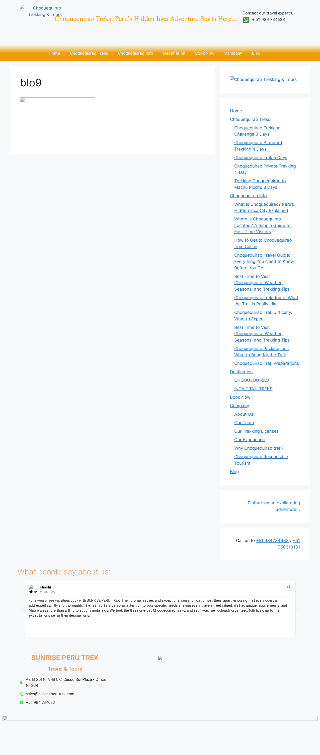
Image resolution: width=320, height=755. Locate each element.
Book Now (204, 53)
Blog (256, 53)
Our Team (244, 422)
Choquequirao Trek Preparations (266, 363)
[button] (22, 608)
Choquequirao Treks (89, 53)
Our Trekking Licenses (256, 431)
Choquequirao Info (135, 53)
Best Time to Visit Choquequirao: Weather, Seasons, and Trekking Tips (262, 283)
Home (54, 53)
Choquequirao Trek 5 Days (260, 157)
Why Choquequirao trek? (259, 448)
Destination (174, 53)
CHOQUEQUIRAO (251, 380)
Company (233, 53)
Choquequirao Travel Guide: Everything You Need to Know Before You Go (264, 261)
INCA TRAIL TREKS (253, 388)
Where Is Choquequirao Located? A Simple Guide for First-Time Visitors (263, 225)
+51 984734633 (272, 540)
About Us (243, 414)
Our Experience (249, 439)
